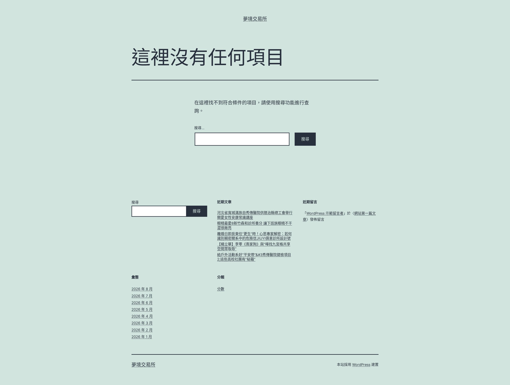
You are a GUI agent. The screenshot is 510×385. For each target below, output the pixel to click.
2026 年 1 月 (141, 337)
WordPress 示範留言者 (324, 213)
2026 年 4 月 (142, 316)
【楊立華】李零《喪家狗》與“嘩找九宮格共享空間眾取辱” (253, 246)
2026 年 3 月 (142, 323)
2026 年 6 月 (142, 303)
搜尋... (199, 127)
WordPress (361, 365)
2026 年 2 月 (142, 330)
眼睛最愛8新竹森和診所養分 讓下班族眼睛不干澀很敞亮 (254, 225)
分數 (220, 289)
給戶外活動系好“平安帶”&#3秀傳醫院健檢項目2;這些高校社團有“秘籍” (254, 257)
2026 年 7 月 (141, 296)
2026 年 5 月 (142, 309)
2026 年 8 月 (142, 289)
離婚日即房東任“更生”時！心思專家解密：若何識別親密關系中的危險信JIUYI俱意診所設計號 (254, 236)
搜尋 (135, 202)
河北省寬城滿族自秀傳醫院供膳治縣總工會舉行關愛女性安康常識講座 (254, 215)
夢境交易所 (255, 19)
